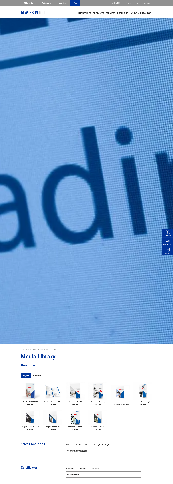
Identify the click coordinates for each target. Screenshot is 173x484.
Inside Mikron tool (141, 13)
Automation (47, 3)
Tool (75, 3)
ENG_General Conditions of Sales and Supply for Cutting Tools (89, 445)
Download (148, 3)
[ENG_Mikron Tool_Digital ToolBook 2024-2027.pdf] (30, 391)
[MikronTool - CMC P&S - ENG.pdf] (75, 417)
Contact (167, 253)
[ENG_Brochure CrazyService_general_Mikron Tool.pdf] (120, 392)
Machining (63, 3)
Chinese (37, 375)
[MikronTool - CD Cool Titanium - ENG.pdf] (30, 417)
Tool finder (167, 235)
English (26, 375)
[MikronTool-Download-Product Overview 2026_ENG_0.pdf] (52, 391)
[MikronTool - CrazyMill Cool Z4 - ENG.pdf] (97, 417)
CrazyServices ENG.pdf (120, 404)
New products (167, 244)
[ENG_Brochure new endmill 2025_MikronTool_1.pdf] (75, 391)
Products (98, 13)
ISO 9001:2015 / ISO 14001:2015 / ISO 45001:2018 (82, 468)
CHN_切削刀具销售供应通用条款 (77, 451)
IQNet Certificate (72, 474)
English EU (115, 3)
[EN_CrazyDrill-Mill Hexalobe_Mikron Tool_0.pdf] (142, 391)
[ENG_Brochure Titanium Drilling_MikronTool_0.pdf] (97, 391)
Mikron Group (30, 3)
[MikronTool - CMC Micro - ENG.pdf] (52, 417)
